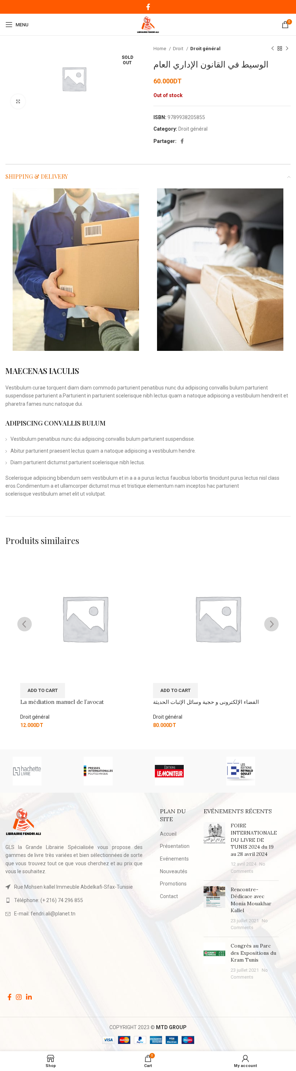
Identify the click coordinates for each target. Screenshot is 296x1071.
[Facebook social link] (148, 6)
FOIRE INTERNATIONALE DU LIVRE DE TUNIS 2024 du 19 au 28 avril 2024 (254, 839)
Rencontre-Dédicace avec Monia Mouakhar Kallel (251, 900)
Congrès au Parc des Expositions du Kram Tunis (253, 952)
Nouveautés (173, 871)
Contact (169, 896)
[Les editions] (254, 771)
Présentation (175, 846)
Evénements (174, 859)
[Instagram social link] (19, 997)
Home (160, 48)
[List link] (74, 900)
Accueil (168, 834)
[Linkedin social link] (29, 997)
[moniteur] (183, 771)
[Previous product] (272, 48)
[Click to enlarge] (18, 101)
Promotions (173, 884)
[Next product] (287, 48)
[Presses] (112, 771)
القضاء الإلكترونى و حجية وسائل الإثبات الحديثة (206, 701)
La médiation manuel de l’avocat (62, 701)
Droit (178, 48)
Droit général (205, 48)
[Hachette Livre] (41, 771)
